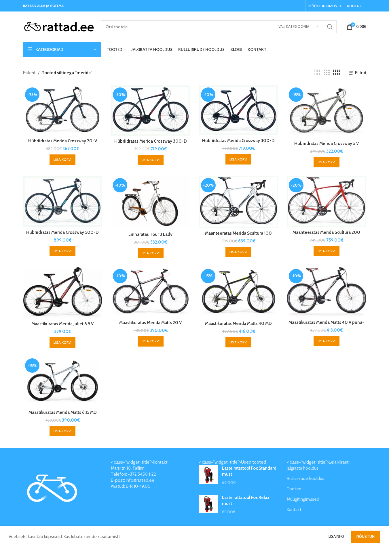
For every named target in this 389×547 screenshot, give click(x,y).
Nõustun (365, 536)
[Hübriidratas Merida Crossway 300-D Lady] (238, 110)
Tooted (294, 488)
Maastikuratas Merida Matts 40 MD (238, 323)
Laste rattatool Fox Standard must (249, 471)
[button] (62, 159)
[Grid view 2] (317, 73)
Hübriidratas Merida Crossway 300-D (150, 141)
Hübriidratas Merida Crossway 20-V (62, 141)
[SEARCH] (330, 26)
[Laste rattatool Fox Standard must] (208, 475)
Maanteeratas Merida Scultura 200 (326, 232)
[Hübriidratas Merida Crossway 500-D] (63, 201)
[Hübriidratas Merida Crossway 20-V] (63, 110)
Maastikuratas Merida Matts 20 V (150, 322)
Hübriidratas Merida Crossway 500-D (62, 232)
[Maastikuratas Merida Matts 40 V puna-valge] (326, 292)
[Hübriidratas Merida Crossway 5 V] (326, 111)
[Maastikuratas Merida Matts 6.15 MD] (63, 381)
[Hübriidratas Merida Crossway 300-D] (150, 110)
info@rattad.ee (140, 480)
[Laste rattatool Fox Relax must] (208, 505)
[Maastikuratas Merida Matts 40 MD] (238, 292)
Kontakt (294, 509)
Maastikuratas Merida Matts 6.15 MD (63, 412)
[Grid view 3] (326, 73)
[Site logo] (59, 26)
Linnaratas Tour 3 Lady (150, 234)
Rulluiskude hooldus (305, 478)
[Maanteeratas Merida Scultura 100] (238, 201)
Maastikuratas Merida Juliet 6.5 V (62, 323)
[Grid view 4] (336, 73)
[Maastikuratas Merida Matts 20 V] (150, 292)
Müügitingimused (303, 499)
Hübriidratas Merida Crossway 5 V (326, 143)
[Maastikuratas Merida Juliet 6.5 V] (63, 292)
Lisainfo (337, 536)
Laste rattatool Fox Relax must (245, 500)
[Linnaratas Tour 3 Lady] (150, 202)
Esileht (29, 72)
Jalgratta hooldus (302, 468)
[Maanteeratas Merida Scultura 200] (326, 201)
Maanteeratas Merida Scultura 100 (238, 233)
